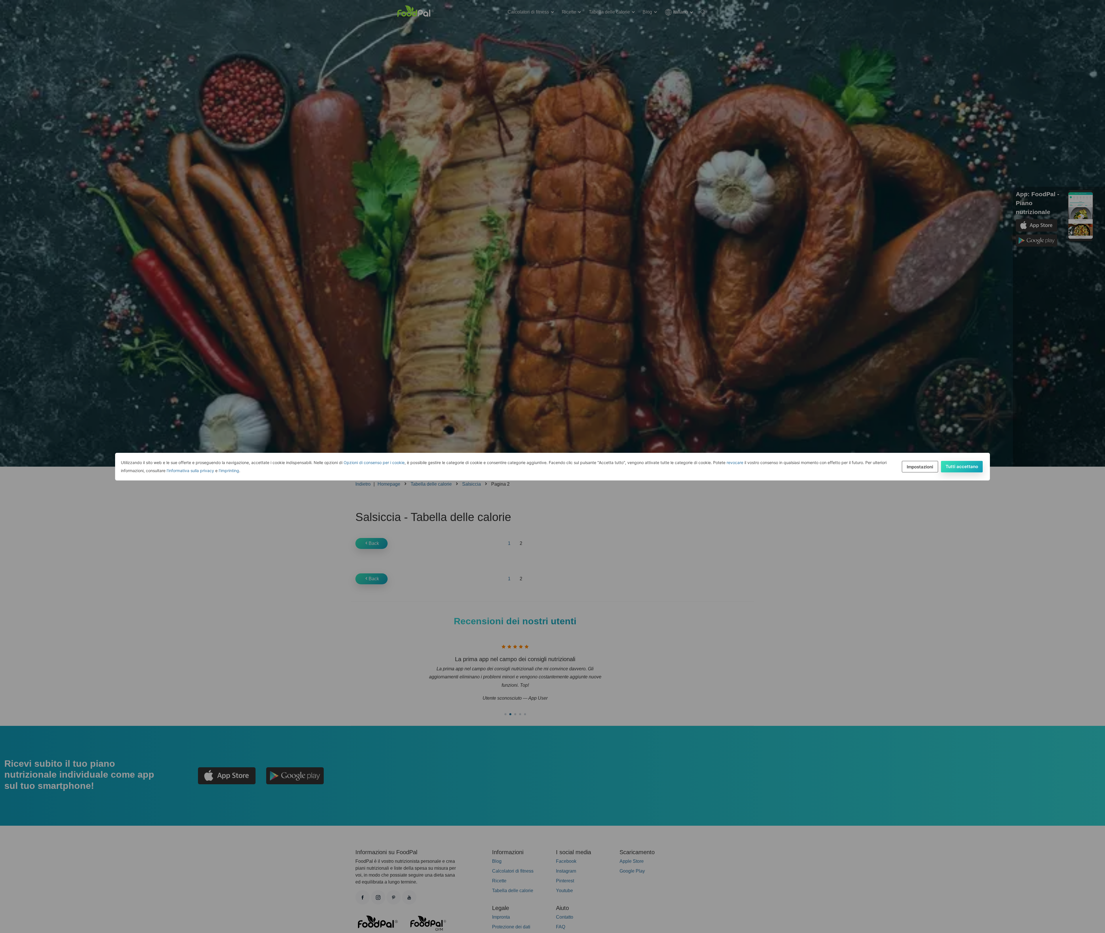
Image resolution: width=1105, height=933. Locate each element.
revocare (735, 462)
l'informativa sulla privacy (190, 470)
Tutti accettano (962, 466)
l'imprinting (229, 470)
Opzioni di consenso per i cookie (374, 462)
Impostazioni (920, 467)
